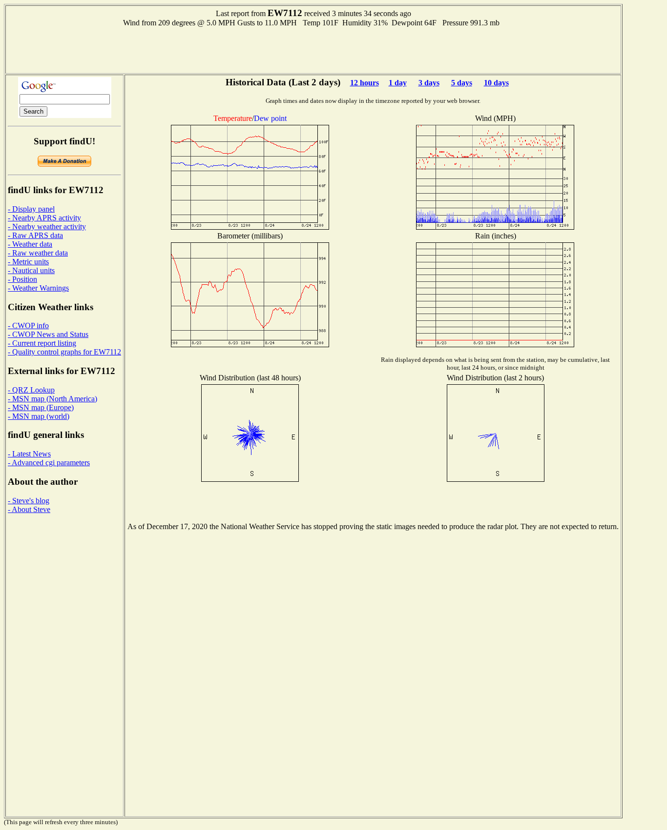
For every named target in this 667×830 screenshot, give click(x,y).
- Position (22, 279)
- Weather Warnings (38, 288)
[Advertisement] (313, 49)
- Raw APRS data (35, 235)
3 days (428, 83)
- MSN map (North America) (52, 399)
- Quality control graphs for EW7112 (64, 352)
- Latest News (29, 454)
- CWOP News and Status (48, 334)
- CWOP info (28, 325)
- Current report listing (42, 343)
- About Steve (29, 509)
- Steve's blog (28, 500)
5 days (461, 83)
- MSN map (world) (38, 416)
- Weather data (30, 244)
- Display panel (31, 209)
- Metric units (28, 261)
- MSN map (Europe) (41, 407)
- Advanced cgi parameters (49, 462)
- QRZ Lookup (31, 390)
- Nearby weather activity (47, 226)
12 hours (364, 83)
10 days (496, 83)
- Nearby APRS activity (44, 218)
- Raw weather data (38, 253)
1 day (398, 83)
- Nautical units (31, 270)
